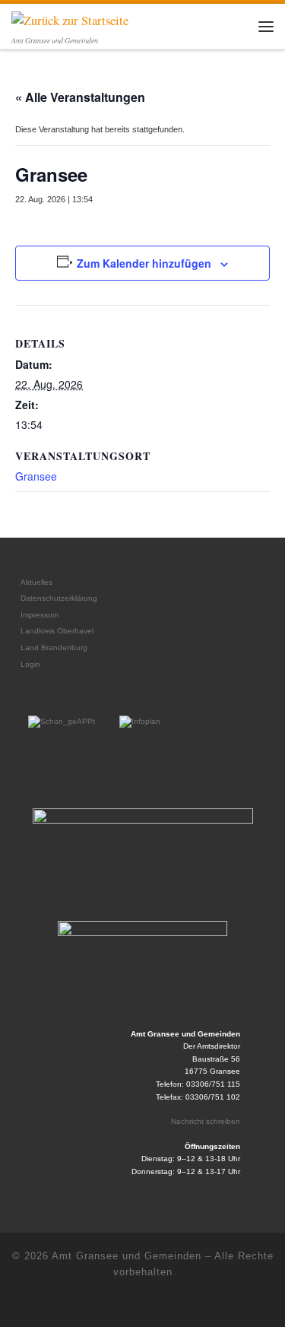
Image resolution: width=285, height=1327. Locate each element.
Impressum (40, 615)
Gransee (36, 476)
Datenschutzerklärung (59, 598)
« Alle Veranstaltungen (80, 97)
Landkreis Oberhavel (57, 631)
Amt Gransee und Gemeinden (126, 1256)
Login (30, 664)
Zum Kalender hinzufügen (144, 263)
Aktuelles (36, 582)
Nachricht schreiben (205, 1121)
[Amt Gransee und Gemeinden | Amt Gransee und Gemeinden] (69, 19)
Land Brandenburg (54, 647)
